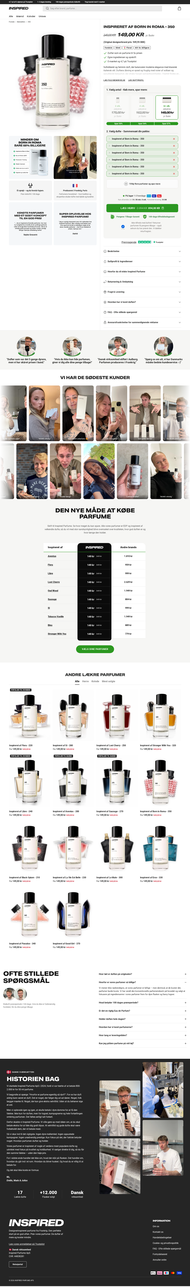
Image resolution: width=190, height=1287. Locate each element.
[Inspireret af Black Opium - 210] (29, 847)
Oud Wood (53, 590)
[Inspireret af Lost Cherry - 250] (117, 715)
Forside (11, 22)
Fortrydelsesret (160, 1254)
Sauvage (52, 599)
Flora (50, 564)
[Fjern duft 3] (174, 153)
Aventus (52, 556)
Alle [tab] (77, 681)
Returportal (18, 1264)
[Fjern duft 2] (174, 146)
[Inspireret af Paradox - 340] (29, 913)
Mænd (20, 16)
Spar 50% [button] (118, 124)
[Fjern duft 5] (174, 167)
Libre (50, 573)
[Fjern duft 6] (174, 173)
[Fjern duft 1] (174, 139)
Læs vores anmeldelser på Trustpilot (27, 1244)
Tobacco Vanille (56, 616)
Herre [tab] (85, 681)
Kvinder (31, 16)
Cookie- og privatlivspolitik (165, 1243)
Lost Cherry (54, 582)
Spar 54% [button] (142, 124)
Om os (156, 1226)
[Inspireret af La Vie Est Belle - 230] (73, 847)
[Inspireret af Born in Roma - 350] (160, 781)
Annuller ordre (159, 1259)
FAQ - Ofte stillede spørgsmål (167, 1248)
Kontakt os (158, 1232)
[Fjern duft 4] (174, 160)
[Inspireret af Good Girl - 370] (73, 913)
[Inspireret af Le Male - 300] (117, 847)
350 (29, 22)
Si (49, 608)
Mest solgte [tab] (108, 681)
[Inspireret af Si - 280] (73, 715)
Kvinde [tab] (95, 681)
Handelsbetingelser (162, 1237)
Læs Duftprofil (136, 80)
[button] (179, 8)
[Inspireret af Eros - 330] (160, 847)
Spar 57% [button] (166, 124)
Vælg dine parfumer (95, 649)
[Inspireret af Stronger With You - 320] (160, 715)
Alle (11, 16)
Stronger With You (57, 634)
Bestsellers (21, 22)
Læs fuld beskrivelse (114, 80)
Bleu (50, 625)
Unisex (42, 16)
